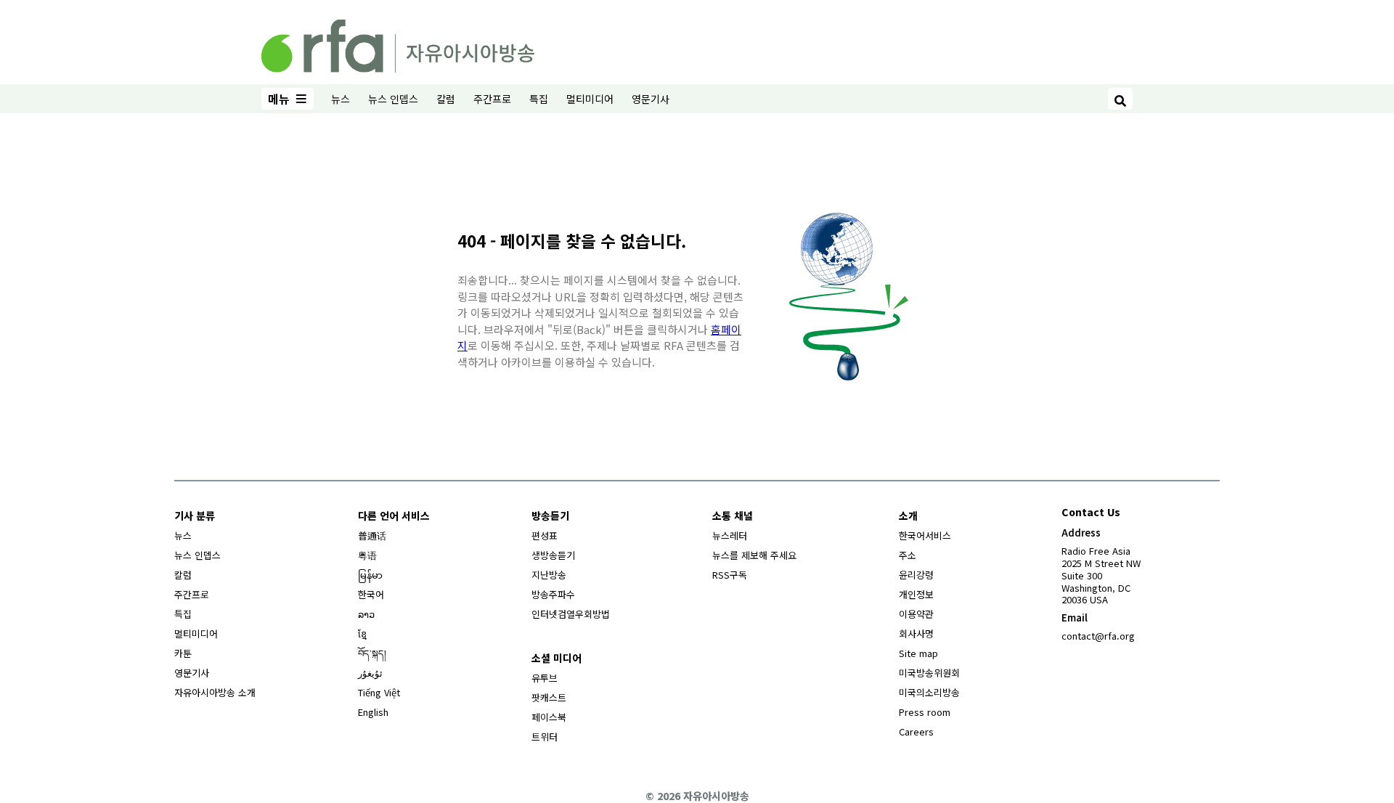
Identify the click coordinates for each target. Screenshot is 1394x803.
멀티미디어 (590, 98)
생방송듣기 (553, 555)
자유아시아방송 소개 (215, 692)
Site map (918, 653)
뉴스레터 (729, 535)
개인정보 (916, 594)
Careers (916, 731)
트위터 (544, 736)
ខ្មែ (362, 633)
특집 (538, 98)
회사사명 (916, 633)
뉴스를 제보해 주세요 (754, 555)
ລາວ (366, 614)
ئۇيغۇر (370, 673)
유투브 (544, 678)
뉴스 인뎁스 (393, 98)
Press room (924, 712)
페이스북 (548, 717)
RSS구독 (729, 575)
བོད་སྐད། (372, 653)
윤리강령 (916, 575)
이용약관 (916, 614)
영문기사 (650, 98)
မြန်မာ (370, 575)
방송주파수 (553, 594)
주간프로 (492, 98)
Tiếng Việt (379, 692)
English (373, 712)
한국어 (371, 594)
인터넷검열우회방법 (570, 614)
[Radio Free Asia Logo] (397, 43)
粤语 (367, 555)
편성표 (544, 535)
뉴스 (340, 98)
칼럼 (445, 98)
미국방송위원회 (929, 673)
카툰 (183, 653)
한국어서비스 (925, 535)
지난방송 (548, 575)
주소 (907, 555)
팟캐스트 (548, 697)
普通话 (372, 535)
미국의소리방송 (929, 692)
